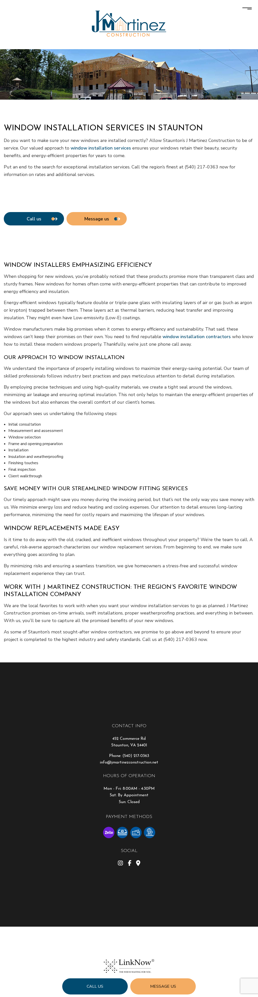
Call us (95, 986)
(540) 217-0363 (135, 756)
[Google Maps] (138, 864)
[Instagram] (120, 864)
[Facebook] (129, 864)
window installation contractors (197, 337)
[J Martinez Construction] (129, 23)
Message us (163, 986)
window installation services (101, 148)
